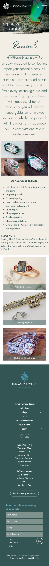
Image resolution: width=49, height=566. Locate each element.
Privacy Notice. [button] (16, 558)
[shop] (41, 412)
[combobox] (24, 534)
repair (24, 416)
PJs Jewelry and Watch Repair (25, 246)
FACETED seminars (24, 420)
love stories (24, 424)
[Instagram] (27, 436)
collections (24, 408)
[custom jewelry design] (41, 404)
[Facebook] (22, 436)
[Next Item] (43, 158)
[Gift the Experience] (24, 273)
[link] (38, 7)
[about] (41, 429)
